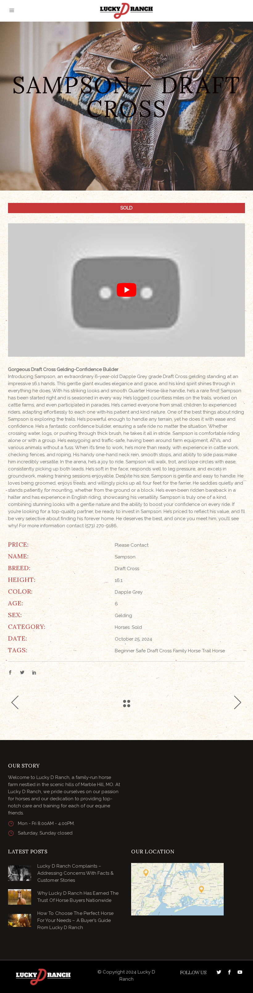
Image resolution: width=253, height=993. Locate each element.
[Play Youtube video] (126, 290)
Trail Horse (213, 651)
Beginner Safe (130, 651)
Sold (137, 627)
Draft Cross (159, 651)
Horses (122, 627)
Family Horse (187, 651)
